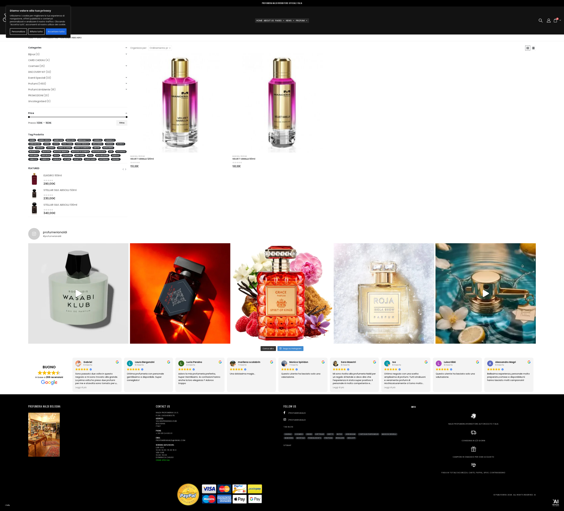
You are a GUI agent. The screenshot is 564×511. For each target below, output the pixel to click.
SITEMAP (287, 445)
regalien (340, 438)
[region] (38, 22)
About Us (269, 20)
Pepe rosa (46, 155)
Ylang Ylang (90, 159)
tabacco (33, 159)
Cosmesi (33, 66)
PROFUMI (300, 20)
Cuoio (56, 144)
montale (301, 438)
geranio (109, 144)
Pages (278, 20)
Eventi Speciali (36, 78)
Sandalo (115, 155)
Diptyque (319, 434)
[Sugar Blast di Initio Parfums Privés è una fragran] (180, 293)
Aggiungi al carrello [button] (224, 58)
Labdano (39, 148)
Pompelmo (67, 155)
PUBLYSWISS (501, 495)
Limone (97, 148)
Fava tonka (67, 144)
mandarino (108, 148)
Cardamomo (34, 144)
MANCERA (134, 156)
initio (339, 434)
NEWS (289, 20)
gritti (330, 434)
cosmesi (299, 434)
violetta (77, 159)
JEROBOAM (350, 434)
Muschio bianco (61, 151)
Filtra (121, 123)
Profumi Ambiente (39, 89)
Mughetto (34, 151)
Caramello (110, 140)
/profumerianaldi (297, 413)
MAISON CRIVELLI (389, 434)
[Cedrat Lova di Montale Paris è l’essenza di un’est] (485, 293)
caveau (288, 434)
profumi (328, 438)
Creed (309, 434)
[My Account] (549, 20)
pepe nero (33, 155)
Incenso (120, 144)
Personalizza (18, 31)
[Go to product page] (179, 103)
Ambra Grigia (44, 140)
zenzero (115, 159)
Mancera (289, 438)
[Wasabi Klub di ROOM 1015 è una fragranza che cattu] (78, 293)
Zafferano (103, 159)
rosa (90, 155)
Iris (30, 148)
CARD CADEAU (36, 60)
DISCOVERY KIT (36, 72)
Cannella (97, 140)
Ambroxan (58, 140)
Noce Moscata (98, 151)
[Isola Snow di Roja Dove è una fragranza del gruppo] (384, 293)
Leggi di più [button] (81, 387)
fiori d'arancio (82, 144)
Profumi (141, 156)
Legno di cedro (64, 148)
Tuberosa (45, 159)
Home (259, 20)
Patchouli (120, 151)
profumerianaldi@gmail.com (170, 440)
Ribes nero (79, 155)
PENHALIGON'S (314, 438)
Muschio (46, 151)
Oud (111, 151)
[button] (540, 20)
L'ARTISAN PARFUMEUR (368, 434)
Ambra (32, 140)
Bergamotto (84, 140)
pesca (56, 155)
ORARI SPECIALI (163, 460)
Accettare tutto (56, 31)
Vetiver (67, 159)
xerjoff (351, 438)
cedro (47, 144)
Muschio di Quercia (80, 151)
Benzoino (71, 140)
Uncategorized (37, 101)
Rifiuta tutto (36, 31)
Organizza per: (138, 48)
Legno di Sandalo (82, 148)
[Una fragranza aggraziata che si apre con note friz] (282, 293)
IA (535, 495)
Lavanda (50, 148)
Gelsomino (97, 144)
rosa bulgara (102, 155)
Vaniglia (56, 159)
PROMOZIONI (35, 95)
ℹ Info (7, 505)
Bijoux (31, 54)
